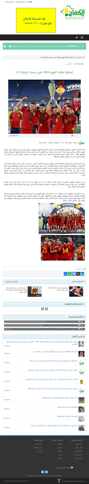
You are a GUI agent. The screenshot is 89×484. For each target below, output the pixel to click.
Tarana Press (17, 481)
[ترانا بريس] (59, 481)
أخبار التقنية (78, 451)
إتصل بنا (39, 451)
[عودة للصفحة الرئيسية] (72, 13)
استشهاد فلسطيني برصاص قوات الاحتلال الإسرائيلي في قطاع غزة (53, 360)
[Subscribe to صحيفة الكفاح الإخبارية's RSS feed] (46, 309)
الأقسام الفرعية (57, 440)
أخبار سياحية (78, 458)
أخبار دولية (79, 447)
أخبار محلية (79, 444)
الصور (60, 454)
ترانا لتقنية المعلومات (69, 481)
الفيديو (60, 447)
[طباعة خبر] (72, 135)
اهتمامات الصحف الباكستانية (67, 407)
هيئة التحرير (38, 444)
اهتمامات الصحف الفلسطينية (67, 416)
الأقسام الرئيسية (77, 440)
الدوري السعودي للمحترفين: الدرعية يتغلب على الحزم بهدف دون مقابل (52, 388)
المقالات (59, 444)
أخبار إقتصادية (78, 454)
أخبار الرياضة (80, 57)
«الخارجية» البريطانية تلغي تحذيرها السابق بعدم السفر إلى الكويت (54, 425)
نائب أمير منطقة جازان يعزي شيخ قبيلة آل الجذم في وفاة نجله (55, 351)
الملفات (60, 458)
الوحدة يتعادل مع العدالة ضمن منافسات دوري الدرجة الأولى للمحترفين (39, 46)
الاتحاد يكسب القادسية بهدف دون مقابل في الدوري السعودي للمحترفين (51, 379)
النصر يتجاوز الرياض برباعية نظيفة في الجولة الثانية (59, 397)
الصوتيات (59, 451)
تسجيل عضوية (38, 447)
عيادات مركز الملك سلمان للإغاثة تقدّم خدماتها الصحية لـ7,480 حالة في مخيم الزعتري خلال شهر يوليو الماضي (41, 343)
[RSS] (42, 309)
